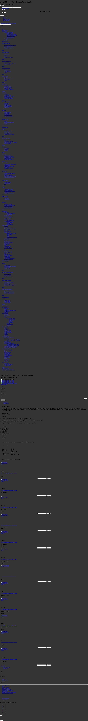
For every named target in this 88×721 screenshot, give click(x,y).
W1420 (3, 505)
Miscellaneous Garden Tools (12, 237)
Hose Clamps (6, 113)
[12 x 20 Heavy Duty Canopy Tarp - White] (5, 481)
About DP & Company (6, 685)
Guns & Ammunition (8, 355)
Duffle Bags (6, 329)
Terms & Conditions (6, 19)
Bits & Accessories (7, 155)
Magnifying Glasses (8, 240)
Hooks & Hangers (7, 112)
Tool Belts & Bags (7, 71)
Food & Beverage (7, 352)
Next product (5, 668)
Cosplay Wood (7, 268)
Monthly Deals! (7, 39)
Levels (5, 121)
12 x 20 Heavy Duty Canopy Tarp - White (9, 490)
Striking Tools (4, 171)
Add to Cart (49, 478)
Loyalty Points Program (6, 689)
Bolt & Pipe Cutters (7, 86)
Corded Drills (6, 103)
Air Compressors (7, 139)
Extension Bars (7, 165)
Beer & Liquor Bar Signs (8, 350)
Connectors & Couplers (8, 141)
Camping (6, 315)
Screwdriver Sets (7, 158)
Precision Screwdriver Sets (9, 157)
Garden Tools (6, 232)
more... (3, 50)
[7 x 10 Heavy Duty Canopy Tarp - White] (5, 566)
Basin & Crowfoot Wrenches (9, 205)
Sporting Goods (5, 313)
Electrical (6, 55)
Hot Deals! (6, 38)
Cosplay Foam (7, 265)
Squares (6, 123)
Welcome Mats (7, 257)
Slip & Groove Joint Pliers (9, 134)
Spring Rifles (9, 223)
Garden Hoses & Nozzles (11, 233)
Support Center (5, 16)
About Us (4, 18)
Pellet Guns (11, 322)
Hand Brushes (7, 48)
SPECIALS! (4, 31)
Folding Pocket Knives (6, 280)
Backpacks (6, 327)
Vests (5, 335)
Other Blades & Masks (8, 276)
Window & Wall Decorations (9, 258)
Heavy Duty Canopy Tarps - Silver (13, 344)
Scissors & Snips (7, 88)
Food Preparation (7, 231)
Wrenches (4, 202)
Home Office (6, 239)
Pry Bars (6, 150)
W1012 (3, 470)
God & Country (7, 353)
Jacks (5, 56)
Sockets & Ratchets (6, 162)
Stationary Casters (7, 182)
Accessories (6, 94)
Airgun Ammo (11, 320)
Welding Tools (5, 196)
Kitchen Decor (7, 254)
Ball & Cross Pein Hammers (9, 173)
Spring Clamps (7, 79)
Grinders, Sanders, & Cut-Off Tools (10, 142)
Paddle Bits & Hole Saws (9, 96)
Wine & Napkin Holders (8, 259)
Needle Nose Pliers (8, 133)
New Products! (5, 30)
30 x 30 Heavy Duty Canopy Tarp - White (9, 659)
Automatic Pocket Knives (8, 282)
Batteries (6, 226)
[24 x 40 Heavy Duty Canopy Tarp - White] (5, 633)
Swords (3, 298)
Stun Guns (6, 312)
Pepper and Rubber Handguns (10, 310)
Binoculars (6, 314)
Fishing (5, 316)
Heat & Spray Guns (7, 105)
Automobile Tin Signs (8, 349)
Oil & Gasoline (7, 360)
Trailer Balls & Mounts (8, 190)
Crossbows (9, 325)
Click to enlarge (4, 384)
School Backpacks (7, 246)
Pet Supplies (6, 363)
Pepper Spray (6, 311)
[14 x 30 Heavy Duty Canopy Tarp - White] (5, 600)
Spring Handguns (10, 222)
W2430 (3, 623)
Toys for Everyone (7, 365)
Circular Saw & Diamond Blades (10, 45)
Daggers (6, 291)
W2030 (3, 557)
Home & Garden (5, 225)
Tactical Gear (4, 326)
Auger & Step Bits (7, 95)
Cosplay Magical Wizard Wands (10, 266)
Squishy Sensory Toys (8, 364)
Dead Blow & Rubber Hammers (10, 176)
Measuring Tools (5, 119)
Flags (5, 253)
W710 (2, 573)
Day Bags (6, 328)
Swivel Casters (7, 183)
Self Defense (4, 307)
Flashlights (6, 230)
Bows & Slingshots (10, 324)
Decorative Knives (7, 274)
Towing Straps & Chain (8, 189)
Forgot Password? (5, 8)
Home (3, 29)
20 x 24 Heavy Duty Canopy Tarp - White (9, 542)
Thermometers (7, 256)
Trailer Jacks (6, 192)
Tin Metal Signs (5, 348)
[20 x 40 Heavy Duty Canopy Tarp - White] (8, 23)
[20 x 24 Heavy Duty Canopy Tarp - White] (5, 533)
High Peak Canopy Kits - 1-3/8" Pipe (13, 339)
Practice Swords (7, 301)
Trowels (5, 72)
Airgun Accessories (12, 319)
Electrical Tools (7, 229)
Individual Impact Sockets (9, 166)
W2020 (3, 522)
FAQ (3, 17)
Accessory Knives (5, 261)
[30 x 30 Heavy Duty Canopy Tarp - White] (5, 650)
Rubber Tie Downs (7, 64)
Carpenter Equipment (6, 68)
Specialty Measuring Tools (9, 122)
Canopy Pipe (6, 341)
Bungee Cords (7, 62)
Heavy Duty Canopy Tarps (9, 343)
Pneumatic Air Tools (6, 138)
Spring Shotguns (10, 224)
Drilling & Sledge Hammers (9, 177)
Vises (5, 80)
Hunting (5, 317)
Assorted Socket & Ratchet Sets (10, 164)
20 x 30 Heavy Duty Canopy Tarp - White (9, 559)
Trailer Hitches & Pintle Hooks (9, 191)
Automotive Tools (5, 52)
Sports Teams (6, 361)
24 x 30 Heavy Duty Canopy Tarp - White (9, 625)
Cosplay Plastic (7, 267)
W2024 (3, 540)
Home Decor (4, 250)
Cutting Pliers (6, 131)
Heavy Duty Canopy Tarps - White (13, 345)
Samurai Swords (7, 302)
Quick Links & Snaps (8, 115)
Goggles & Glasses (7, 330)
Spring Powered (7, 221)
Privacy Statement (5, 20)
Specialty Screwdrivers (8, 159)
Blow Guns (6, 140)
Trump (5, 40)
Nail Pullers (6, 148)
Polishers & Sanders (8, 106)
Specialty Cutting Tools (8, 89)
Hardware (4, 110)
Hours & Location (5, 698)
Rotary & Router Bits (8, 97)
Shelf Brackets (7, 247)
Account (2, 5)
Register (4, 12)
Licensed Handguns (10, 220)
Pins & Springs (7, 114)
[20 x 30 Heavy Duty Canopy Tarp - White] (5, 550)
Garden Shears (9, 234)
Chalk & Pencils (7, 69)
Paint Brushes (7, 243)
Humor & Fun (6, 356)
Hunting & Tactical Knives (7, 289)
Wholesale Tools (5, 41)
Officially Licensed (7, 219)
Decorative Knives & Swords (7, 272)
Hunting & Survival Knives (9, 293)
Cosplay (3, 263)
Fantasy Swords (7, 300)
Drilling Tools (4, 92)
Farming (5, 351)
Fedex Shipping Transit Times (7, 690)
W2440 (3, 640)
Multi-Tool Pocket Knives (8, 283)
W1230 (3, 591)
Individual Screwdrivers (8, 156)
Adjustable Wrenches (8, 204)
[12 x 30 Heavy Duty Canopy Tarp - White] (5, 584)
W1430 (3, 607)
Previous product (6, 667)
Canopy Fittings (7, 337)
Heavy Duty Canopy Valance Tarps (10, 346)
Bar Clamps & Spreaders (8, 77)
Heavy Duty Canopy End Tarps (10, 347)
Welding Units (7, 199)
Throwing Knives (5, 305)
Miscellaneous (5, 127)
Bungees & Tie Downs (6, 61)
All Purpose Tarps (7, 342)
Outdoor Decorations (8, 255)
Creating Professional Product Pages (9, 692)
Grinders (6, 104)
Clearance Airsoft (10, 33)
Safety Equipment (7, 70)
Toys (3, 362)
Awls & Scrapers (7, 85)
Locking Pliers (7, 132)
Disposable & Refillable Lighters (10, 228)
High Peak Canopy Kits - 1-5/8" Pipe (13, 340)
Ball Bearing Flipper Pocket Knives (10, 284)
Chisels (5, 174)
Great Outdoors (7, 354)
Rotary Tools (6, 107)
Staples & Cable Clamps (8, 248)
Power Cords (6, 244)
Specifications (6, 403)
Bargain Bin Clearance (8, 32)
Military (5, 358)
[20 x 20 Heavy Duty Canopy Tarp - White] (5, 516)
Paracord (6, 334)
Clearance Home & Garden (11, 34)
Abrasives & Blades (6, 43)
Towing (3, 187)
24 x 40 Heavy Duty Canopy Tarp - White (9, 642)
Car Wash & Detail (7, 54)
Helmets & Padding (8, 332)
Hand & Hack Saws (8, 87)
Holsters (5, 333)
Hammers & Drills (7, 143)
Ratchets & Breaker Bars (8, 168)
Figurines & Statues (8, 252)
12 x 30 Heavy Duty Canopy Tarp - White (9, 593)
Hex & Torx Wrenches (8, 206)
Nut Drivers (6, 167)
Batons (5, 309)
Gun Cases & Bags (7, 331)
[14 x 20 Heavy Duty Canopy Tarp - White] (5, 498)
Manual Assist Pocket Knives (9, 285)
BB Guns (10, 321)
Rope (5, 245)
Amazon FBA (4, 691)
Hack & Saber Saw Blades (9, 47)
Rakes (8, 235)
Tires (5, 184)
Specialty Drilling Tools (8, 98)
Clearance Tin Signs (10, 37)
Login (3, 9)
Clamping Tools (5, 76)
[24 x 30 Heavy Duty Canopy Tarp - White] (5, 616)
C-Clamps (6, 78)
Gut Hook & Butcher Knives (9, 292)
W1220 (3, 488)
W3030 (3, 657)
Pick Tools (6, 149)
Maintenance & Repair (8, 57)
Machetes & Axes (5, 297)
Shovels (8, 236)
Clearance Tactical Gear (11, 36)
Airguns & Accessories (11, 318)
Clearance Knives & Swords (12, 35)
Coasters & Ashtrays (8, 251)
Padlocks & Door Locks (8, 242)
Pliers (3, 129)
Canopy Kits (6, 338)
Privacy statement (5, 688)
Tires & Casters (5, 180)
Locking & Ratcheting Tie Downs (10, 63)
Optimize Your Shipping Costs (7, 693)
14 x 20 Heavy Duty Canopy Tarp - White (9, 507)
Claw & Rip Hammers (8, 175)
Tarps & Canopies (5, 336)
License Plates (7, 357)
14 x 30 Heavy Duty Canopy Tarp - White (9, 609)
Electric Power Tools (6, 101)
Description (5, 402)
